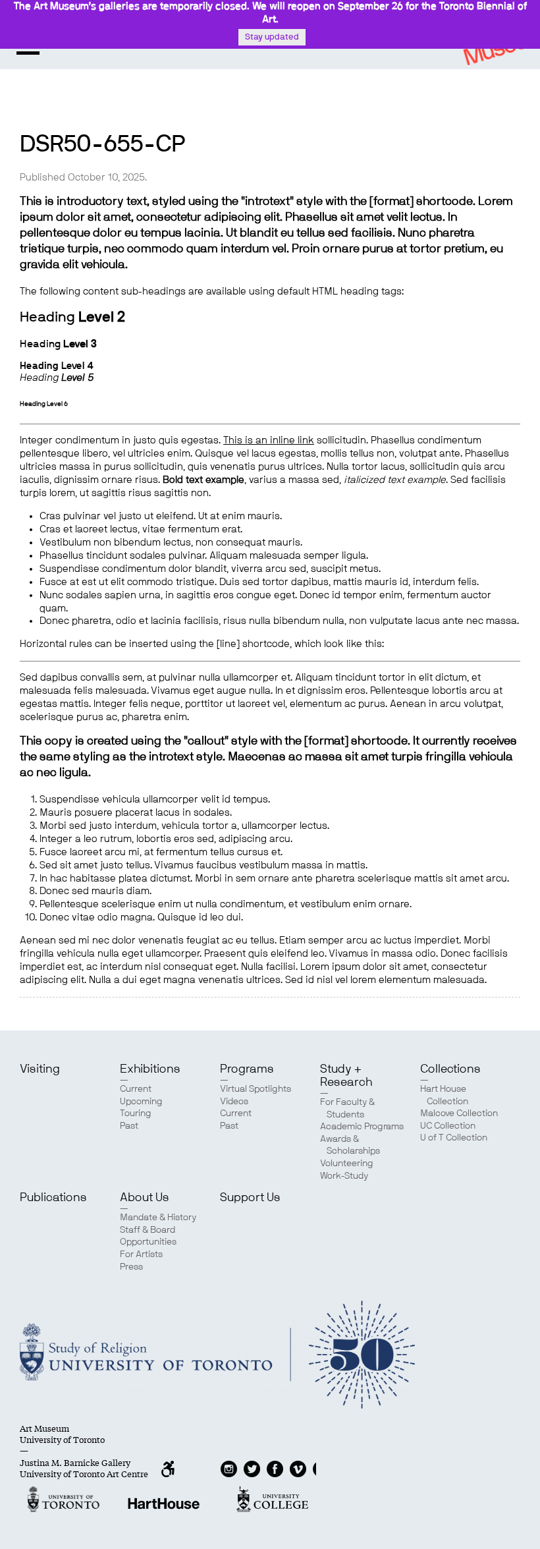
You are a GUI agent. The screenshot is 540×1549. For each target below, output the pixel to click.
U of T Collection (453, 1137)
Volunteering (346, 1163)
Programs (247, 1069)
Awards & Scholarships (350, 1145)
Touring (135, 1113)
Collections (450, 1069)
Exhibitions (150, 1069)
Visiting (40, 1069)
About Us (144, 1198)
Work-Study (344, 1176)
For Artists (141, 1254)
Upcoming (141, 1101)
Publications (53, 1198)
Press (131, 1267)
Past (129, 1126)
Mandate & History (158, 1217)
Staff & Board (147, 1230)
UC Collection (447, 1126)
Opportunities (148, 1242)
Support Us (250, 1198)
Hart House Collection (444, 1095)
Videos (234, 1101)
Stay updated (272, 37)
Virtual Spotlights (255, 1089)
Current (135, 1089)
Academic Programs (362, 1126)
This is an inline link (268, 440)
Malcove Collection (459, 1113)
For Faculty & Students (347, 1108)
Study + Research (346, 1075)
